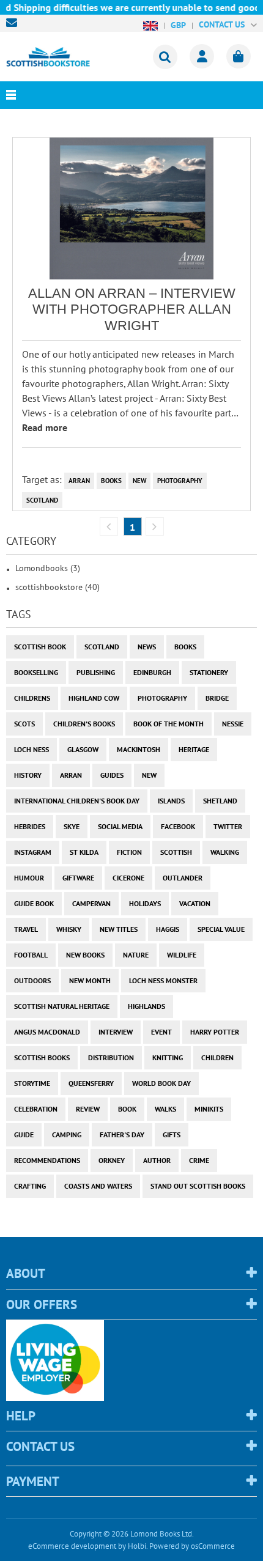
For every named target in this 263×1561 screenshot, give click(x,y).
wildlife (181, 954)
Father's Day (122, 1134)
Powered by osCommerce (192, 1546)
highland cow (94, 698)
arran (79, 480)
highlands (146, 1006)
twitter (227, 826)
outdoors (32, 980)
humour (29, 877)
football (31, 954)
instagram (32, 852)
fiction (129, 852)
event (161, 1031)
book (127, 1108)
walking (224, 852)
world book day (161, 1083)
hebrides (29, 826)
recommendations (47, 1160)
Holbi (137, 1546)
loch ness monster (163, 980)
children (217, 1057)
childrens (32, 698)
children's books (84, 723)
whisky (68, 929)
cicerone (128, 877)
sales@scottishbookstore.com (14, 22)
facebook (178, 826)
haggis (167, 929)
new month (90, 980)
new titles (119, 929)
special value (221, 929)
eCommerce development (72, 1546)
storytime (32, 1083)
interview (115, 1031)
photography (179, 480)
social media (120, 826)
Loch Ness (31, 749)
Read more (44, 427)
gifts (171, 1134)
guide (24, 1134)
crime (199, 1160)
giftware (78, 877)
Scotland (42, 500)
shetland (220, 800)
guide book (34, 903)
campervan (91, 903)
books (111, 480)
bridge (217, 698)
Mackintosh (138, 749)
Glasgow (82, 749)
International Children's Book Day (76, 800)
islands (171, 800)
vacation (194, 903)
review (88, 1108)
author (157, 1160)
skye (72, 826)
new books (85, 954)
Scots (24, 723)
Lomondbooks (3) (47, 568)
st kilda (84, 852)
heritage (194, 749)
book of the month (168, 723)
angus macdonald (47, 1031)
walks (165, 1108)
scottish (176, 852)
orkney (111, 1160)
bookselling (36, 672)
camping (66, 1134)
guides (112, 775)
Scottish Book (40, 646)
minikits (208, 1108)
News (147, 646)
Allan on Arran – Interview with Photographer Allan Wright (131, 309)
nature (136, 954)
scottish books (42, 1057)
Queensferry (91, 1083)
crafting (30, 1185)
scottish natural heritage (61, 1006)
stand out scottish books (197, 1185)
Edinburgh (152, 672)
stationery (209, 672)
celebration (35, 1108)
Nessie (232, 723)
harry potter (214, 1031)
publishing (95, 672)
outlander (182, 877)
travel (26, 929)
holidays (145, 903)
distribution (111, 1057)
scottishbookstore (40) (57, 586)
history (28, 775)
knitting (167, 1057)
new (139, 480)
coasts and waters (98, 1185)
